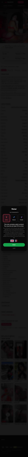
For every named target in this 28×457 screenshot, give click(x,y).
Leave (14, 248)
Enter (14, 244)
